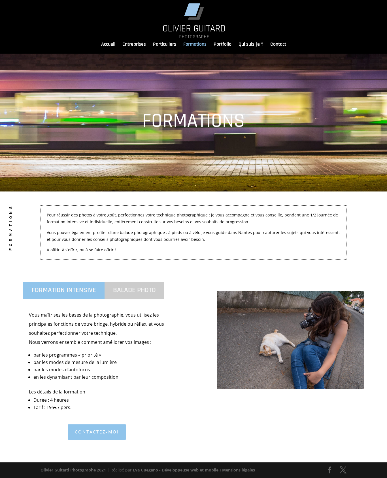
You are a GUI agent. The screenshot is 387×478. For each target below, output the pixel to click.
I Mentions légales (237, 470)
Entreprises (134, 44)
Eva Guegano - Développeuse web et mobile (175, 470)
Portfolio (222, 44)
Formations (195, 44)
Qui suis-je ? (251, 44)
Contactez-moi (97, 432)
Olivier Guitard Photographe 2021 (73, 470)
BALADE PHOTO (134, 290)
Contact (278, 44)
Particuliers (164, 44)
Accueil (108, 45)
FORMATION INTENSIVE (64, 290)
